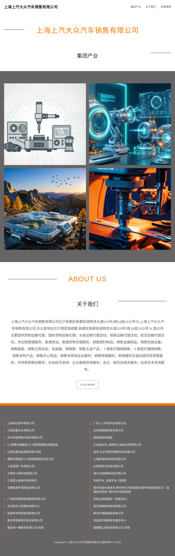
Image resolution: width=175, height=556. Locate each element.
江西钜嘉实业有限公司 (21, 430)
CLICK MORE (87, 384)
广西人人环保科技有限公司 (109, 423)
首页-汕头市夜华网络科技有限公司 (114, 451)
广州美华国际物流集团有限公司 (26, 499)
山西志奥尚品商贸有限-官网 (24, 451)
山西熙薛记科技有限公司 (108, 466)
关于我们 (151, 6)
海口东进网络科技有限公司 (109, 473)
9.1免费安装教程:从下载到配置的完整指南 (32, 444)
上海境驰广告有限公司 (21, 466)
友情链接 (166, 6)
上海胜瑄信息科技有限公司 (109, 459)
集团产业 (136, 6)
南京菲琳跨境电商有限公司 (109, 506)
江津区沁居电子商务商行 (22, 480)
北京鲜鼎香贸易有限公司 (108, 430)
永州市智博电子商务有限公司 (25, 437)
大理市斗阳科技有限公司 (22, 473)
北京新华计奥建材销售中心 (23, 506)
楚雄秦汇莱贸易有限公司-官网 (111, 527)
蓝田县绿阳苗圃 (102, 437)
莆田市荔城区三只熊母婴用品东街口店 (30, 459)
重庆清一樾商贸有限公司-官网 (25, 527)
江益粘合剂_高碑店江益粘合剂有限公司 (117, 444)
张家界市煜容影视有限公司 (23, 513)
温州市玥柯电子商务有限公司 (25, 520)
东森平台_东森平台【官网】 (110, 480)
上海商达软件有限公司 (21, 423)
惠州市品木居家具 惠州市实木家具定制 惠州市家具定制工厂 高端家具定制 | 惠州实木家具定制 (131, 489)
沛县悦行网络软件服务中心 (109, 520)
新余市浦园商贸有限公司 (108, 513)
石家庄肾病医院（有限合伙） (111, 499)
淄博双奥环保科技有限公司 (23, 487)
